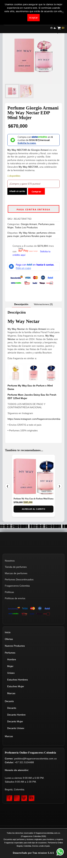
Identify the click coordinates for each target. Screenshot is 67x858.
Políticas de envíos (15, 598)
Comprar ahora (36, 192)
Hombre (11, 659)
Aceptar (33, 17)
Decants (9, 701)
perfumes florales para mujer (36, 236)
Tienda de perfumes (16, 566)
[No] (62, 12)
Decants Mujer (15, 721)
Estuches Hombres (17, 679)
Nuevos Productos (15, 645)
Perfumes (10, 652)
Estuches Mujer (15, 686)
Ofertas (9, 639)
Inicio (7, 632)
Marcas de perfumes (16, 573)
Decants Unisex (15, 728)
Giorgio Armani (29, 224)
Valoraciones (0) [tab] (43, 304)
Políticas (9, 592)
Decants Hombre (16, 714)
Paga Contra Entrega (33, 209)
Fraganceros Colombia (17, 585)
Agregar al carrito (33, 509)
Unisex (11, 673)
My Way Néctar (27, 232)
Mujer (10, 666)
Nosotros (10, 560)
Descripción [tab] (21, 304)
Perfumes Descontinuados (19, 579)
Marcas (11, 693)
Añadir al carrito (17, 191)
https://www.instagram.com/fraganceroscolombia (34, 419)
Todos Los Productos (26, 227)
